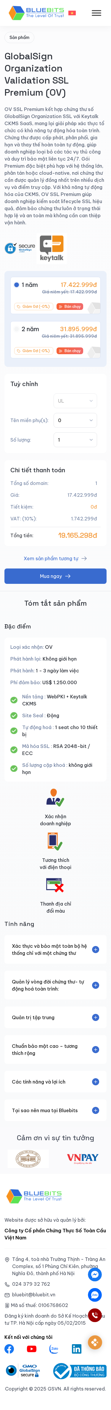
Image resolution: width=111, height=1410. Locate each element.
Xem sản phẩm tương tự (51, 558)
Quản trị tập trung (33, 1017)
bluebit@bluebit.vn (33, 1295)
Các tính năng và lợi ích (38, 1082)
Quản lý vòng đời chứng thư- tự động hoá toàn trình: (48, 985)
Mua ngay (51, 576)
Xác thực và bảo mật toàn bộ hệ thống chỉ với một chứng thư (49, 949)
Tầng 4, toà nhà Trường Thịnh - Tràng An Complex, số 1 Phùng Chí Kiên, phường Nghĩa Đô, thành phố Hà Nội (58, 1266)
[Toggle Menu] (96, 13)
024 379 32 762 (31, 1284)
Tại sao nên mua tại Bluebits (45, 1110)
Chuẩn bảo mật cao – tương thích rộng (45, 1049)
